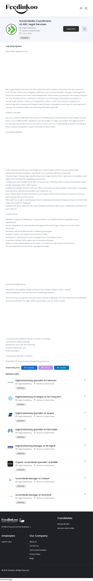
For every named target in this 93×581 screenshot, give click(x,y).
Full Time (25, 38)
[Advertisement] (46, 71)
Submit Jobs (6, 542)
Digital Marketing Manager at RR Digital (35, 445)
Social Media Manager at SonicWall (33, 494)
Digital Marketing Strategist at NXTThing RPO (38, 396)
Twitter (47, 368)
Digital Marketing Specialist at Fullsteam (35, 380)
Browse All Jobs (63, 524)
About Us (33, 542)
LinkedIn (62, 368)
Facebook (30, 368)
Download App (6, 579)
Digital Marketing (28, 28)
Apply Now (71, 29)
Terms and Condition (38, 550)
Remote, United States (31, 31)
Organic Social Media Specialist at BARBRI (36, 462)
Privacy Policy (35, 554)
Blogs (32, 558)
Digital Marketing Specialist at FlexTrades (36, 429)
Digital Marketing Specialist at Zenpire (34, 413)
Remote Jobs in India (66, 528)
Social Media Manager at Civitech (32, 478)
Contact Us (34, 546)
